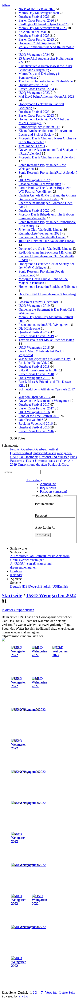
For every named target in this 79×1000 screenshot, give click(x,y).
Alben (6, 5)
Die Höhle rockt (29, 328)
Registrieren (48, 488)
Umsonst (41, 460)
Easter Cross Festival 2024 (36, 89)
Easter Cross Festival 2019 (36, 336)
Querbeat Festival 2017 (34, 404)
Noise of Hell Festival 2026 (37, 9)
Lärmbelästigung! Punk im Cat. (39, 127)
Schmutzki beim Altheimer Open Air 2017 (47, 389)
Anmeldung (34, 480)
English (54, 586)
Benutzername (44, 504)
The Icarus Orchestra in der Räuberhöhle (46, 81)
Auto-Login (43, 527)
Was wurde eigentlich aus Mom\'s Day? (45, 359)
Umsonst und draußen (32, 464)
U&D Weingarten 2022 (34, 180)
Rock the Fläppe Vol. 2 (34, 362)
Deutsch (25, 586)
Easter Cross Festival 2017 (36, 408)
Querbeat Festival (46, 449)
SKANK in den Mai (32, 32)
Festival (15, 449)
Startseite (12, 595)
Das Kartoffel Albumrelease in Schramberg (47, 294)
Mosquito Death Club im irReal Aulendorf (47, 157)
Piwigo (23, 996)
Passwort (41, 515)
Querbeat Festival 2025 (34, 35)
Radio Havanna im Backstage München (45, 252)
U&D (14, 457)
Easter (30, 460)
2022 (13, 556)
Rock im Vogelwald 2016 (36, 423)
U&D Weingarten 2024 (34, 54)
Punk (73, 457)
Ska (21, 457)
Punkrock (54, 464)
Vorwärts (51, 992)
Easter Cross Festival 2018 (36, 374)
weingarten (64, 453)
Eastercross (17, 460)
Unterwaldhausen (44, 453)
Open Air (66, 460)
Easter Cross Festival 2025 (36, 39)
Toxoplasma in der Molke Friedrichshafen (46, 340)
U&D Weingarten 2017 (34, 378)
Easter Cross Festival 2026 (36, 20)
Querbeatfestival (21, 453)
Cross (65, 464)
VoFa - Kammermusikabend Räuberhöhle (46, 47)
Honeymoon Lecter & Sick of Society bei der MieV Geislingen (46, 265)
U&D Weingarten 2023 (34, 92)
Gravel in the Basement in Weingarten (44, 400)
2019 (13, 464)
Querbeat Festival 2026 (34, 16)
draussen (53, 460)
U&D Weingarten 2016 (34, 412)
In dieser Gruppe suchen (18, 610)
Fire (47, 556)
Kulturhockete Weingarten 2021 (40, 233)
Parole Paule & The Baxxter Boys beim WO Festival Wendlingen (45, 189)
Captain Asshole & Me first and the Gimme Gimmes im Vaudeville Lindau (47, 197)
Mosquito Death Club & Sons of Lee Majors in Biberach (43, 281)
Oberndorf (31, 457)
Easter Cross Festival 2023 (36, 115)
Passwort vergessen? (53, 491)
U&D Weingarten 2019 (34, 305)
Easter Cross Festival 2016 (36, 431)
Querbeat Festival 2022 (34, 210)
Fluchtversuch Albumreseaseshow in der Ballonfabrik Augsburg (45, 68)
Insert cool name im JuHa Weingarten (43, 324)
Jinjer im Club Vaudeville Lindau (41, 229)
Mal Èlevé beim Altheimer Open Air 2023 (46, 96)
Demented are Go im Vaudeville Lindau (45, 248)
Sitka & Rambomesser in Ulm (38, 370)
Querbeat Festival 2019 (34, 332)
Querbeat (27, 449)
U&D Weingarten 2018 (34, 347)
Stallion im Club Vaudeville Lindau (42, 237)
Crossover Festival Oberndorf (38, 302)
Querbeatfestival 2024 (33, 85)
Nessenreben (28, 560)
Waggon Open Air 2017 (35, 397)
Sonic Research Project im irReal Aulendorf (48, 172)
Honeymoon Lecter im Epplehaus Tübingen (48, 286)
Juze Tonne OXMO (32, 146)
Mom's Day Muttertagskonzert (39, 13)
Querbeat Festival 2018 (34, 366)
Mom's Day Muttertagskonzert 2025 (43, 28)
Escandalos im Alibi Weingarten (40, 184)
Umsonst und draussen (54, 457)
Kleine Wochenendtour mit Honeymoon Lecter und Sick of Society (45, 132)
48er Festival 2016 (31, 420)
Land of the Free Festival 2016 (39, 416)
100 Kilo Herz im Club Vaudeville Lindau (47, 241)
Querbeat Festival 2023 (34, 111)
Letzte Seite (67, 992)
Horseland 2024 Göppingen (37, 43)
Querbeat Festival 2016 (34, 427)
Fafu (31, 556)
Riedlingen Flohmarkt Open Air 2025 (43, 24)
